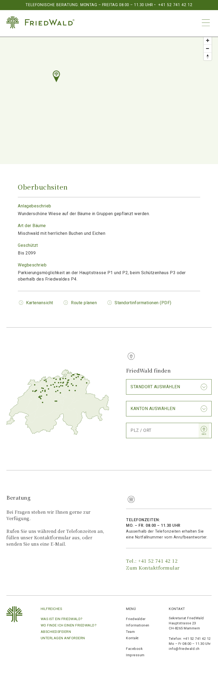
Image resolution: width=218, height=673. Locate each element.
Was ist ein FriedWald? (61, 619)
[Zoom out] (208, 48)
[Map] (109, 94)
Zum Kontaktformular (153, 567)
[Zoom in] (208, 40)
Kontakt (132, 638)
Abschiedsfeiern (56, 632)
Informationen (137, 625)
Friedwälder (136, 619)
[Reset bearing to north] (208, 56)
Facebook (134, 649)
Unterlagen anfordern (63, 638)
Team (130, 632)
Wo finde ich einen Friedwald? (69, 625)
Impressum (135, 655)
